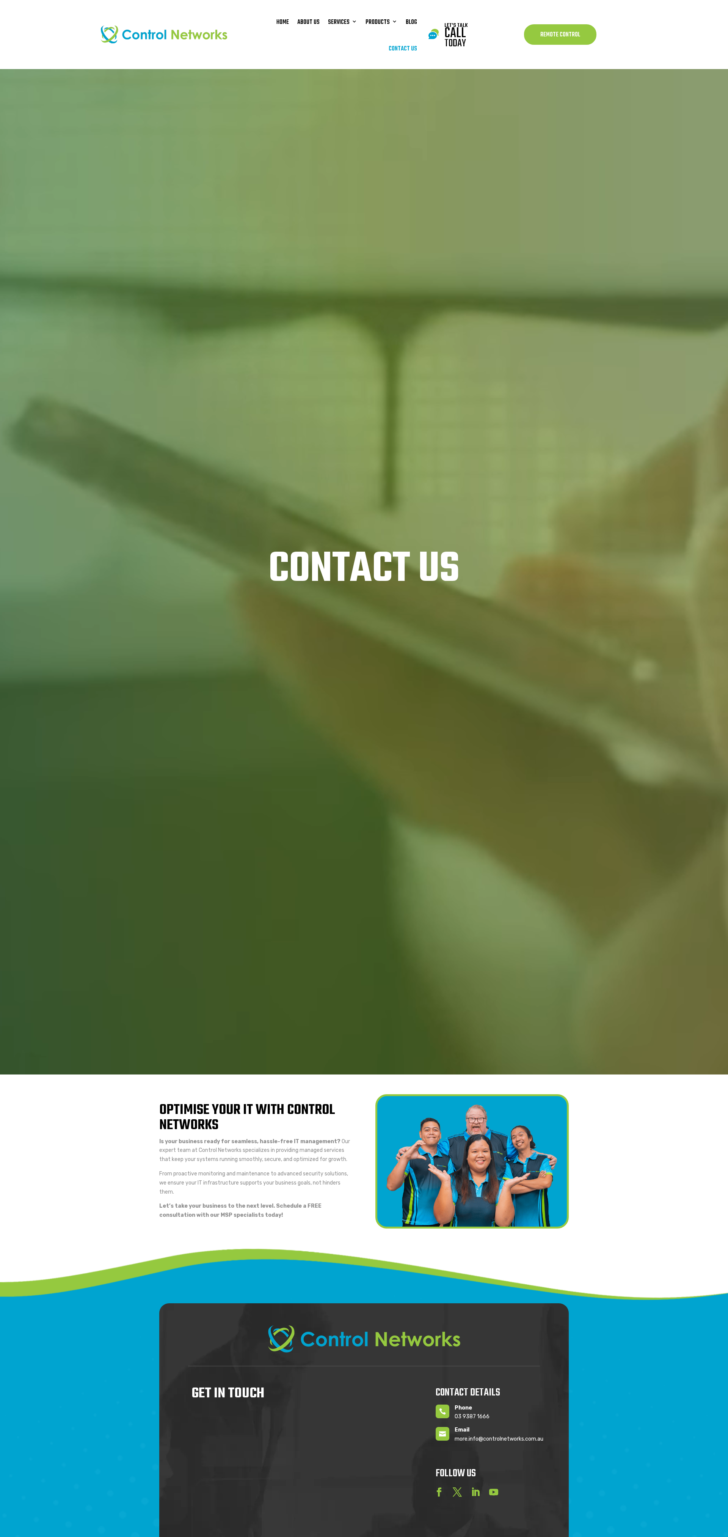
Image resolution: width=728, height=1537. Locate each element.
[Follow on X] (457, 1492)
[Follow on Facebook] (439, 1492)
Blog (411, 22)
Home (282, 22)
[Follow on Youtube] (494, 1492)
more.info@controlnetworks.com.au (499, 1439)
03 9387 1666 (472, 1416)
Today (455, 39)
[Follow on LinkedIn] (475, 1492)
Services (339, 22)
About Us (308, 22)
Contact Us (403, 49)
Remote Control (560, 35)
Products (378, 22)
